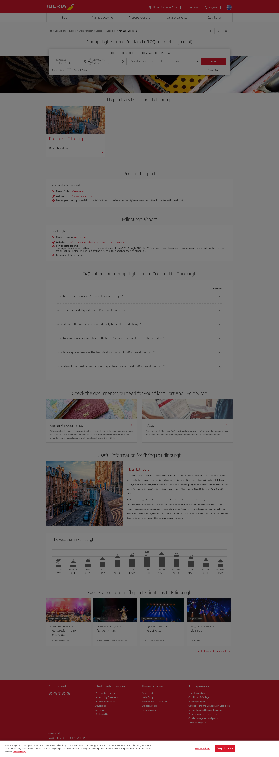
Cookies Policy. (19, 751)
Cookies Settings (202, 748)
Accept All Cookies (225, 748)
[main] (139, 749)
